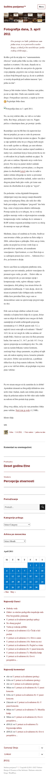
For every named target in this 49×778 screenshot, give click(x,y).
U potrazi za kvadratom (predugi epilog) (22, 619)
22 (30, 581)
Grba (11, 432)
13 (19, 576)
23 (36, 581)
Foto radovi (29, 432)
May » (13, 591)
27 (19, 587)
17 (42, 576)
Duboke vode (12, 608)
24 (42, 581)
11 (7, 576)
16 (36, 576)
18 (7, 581)
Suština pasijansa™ (15, 6)
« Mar (6, 591)
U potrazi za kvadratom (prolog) (26, 676)
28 (25, 587)
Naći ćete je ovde (23, 410)
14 (25, 576)
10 (42, 570)
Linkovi (7, 754)
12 (13, 576)
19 (13, 581)
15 (30, 576)
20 (19, 581)
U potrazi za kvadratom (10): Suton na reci (24, 641)
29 (30, 587)
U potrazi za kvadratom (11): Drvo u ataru (23, 637)
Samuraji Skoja (11, 748)
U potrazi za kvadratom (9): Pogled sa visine (24, 645)
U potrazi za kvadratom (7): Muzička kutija (24, 652)
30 (36, 587)
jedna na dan (40, 432)
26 (13, 587)
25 (7, 587)
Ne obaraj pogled (13, 623)
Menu (41, 7)
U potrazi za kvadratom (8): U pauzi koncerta (25, 648)
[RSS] (6, 760)
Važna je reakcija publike (16, 626)
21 (25, 581)
